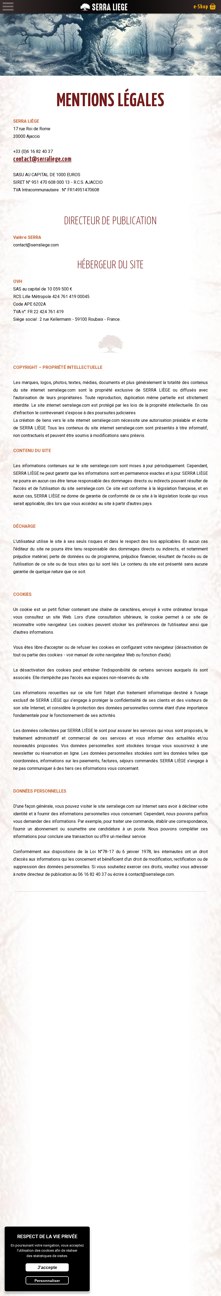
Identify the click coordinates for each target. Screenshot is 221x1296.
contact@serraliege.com (42, 159)
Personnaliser (47, 1280)
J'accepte (47, 1267)
